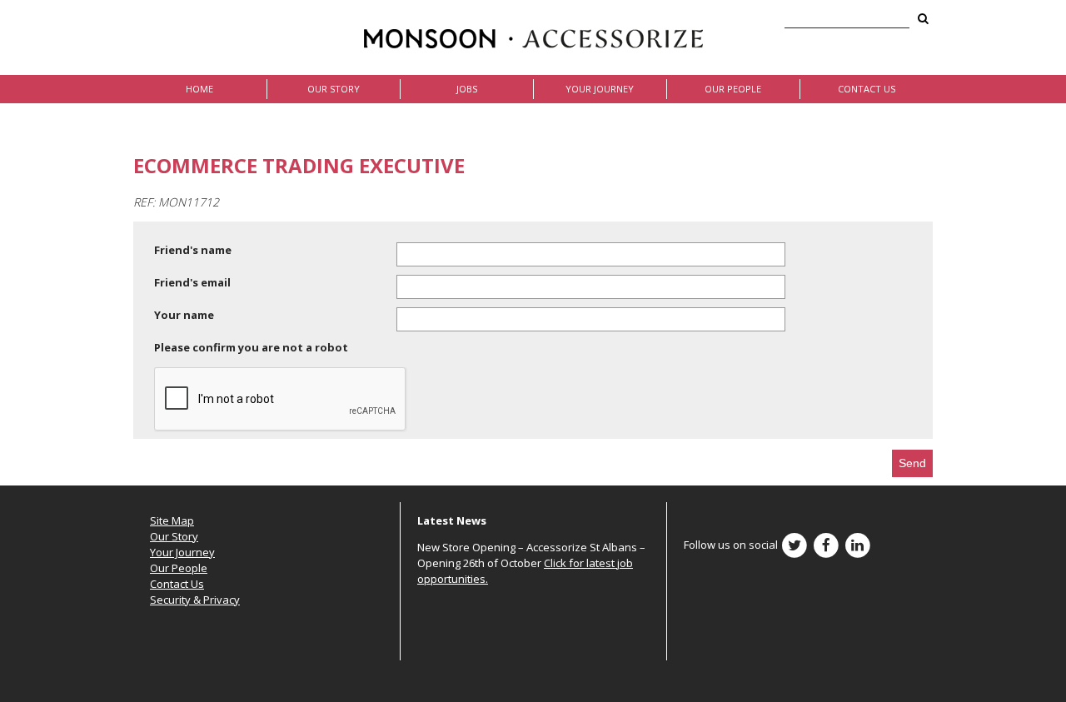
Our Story (333, 88)
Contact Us (866, 88)
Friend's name (193, 249)
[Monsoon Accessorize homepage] (533, 37)
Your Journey (599, 88)
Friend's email (192, 282)
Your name (184, 314)
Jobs (466, 88)
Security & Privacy (195, 599)
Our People (733, 88)
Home (199, 88)
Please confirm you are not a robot (251, 347)
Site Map (172, 520)
